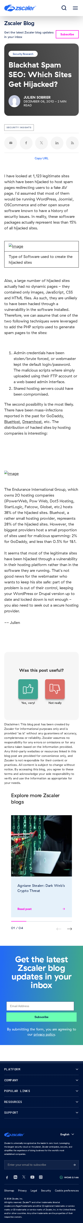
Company (11, 1080)
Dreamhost (32, 421)
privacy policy (44, 1034)
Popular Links (17, 1091)
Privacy (22, 1190)
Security (46, 1190)
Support (11, 1113)
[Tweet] (41, 143)
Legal (34, 1190)
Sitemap (9, 1190)
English (64, 1134)
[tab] (64, 8)
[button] (28, 692)
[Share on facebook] (26, 143)
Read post (24, 909)
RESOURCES (13, 1102)
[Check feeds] (72, 143)
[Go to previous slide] (69, 929)
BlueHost (12, 421)
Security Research (23, 53)
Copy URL (42, 158)
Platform (12, 1069)
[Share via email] (10, 143)
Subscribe (41, 1017)
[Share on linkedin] (57, 143)
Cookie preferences (67, 1190)
